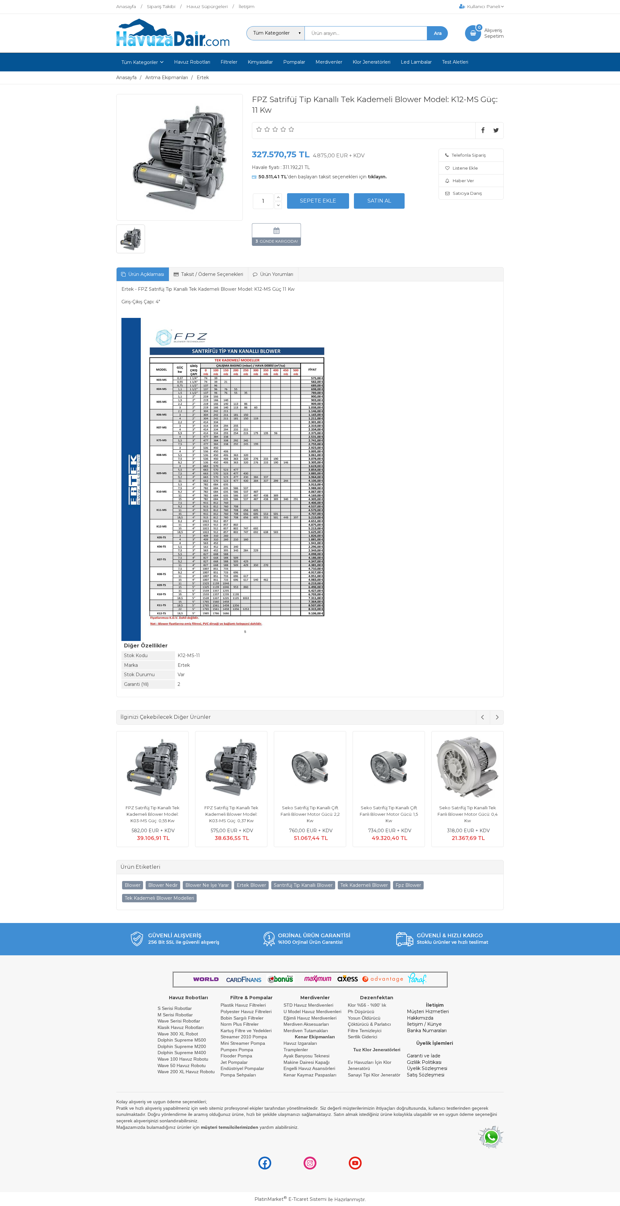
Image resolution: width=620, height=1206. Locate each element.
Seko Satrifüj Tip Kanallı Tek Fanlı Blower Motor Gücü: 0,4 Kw (468, 814)
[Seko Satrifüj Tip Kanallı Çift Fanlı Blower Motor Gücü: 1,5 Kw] (389, 768)
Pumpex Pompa (237, 1049)
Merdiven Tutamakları (306, 1030)
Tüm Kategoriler (139, 62)
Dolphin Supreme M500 (182, 1040)
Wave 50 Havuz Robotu (182, 1065)
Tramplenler (296, 1049)
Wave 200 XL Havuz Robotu (187, 1071)
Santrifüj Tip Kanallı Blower (303, 885)
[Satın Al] (379, 201)
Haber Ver (463, 180)
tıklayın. (377, 177)
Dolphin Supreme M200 (182, 1046)
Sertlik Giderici (362, 1036)
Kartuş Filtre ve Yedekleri (246, 1030)
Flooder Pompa (236, 1055)
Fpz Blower (408, 885)
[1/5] (259, 129)
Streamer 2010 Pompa (244, 1036)
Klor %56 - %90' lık (367, 1005)
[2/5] (263, 129)
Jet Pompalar (234, 1062)
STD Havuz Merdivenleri (308, 1005)
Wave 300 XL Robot (178, 1033)
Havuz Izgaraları (300, 1043)
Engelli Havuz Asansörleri (309, 1068)
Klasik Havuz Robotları (181, 1027)
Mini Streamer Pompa (243, 1043)
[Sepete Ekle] (318, 201)
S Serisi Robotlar (175, 1008)
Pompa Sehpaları (238, 1074)
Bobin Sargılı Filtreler (242, 1018)
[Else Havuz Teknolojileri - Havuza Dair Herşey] (172, 46)
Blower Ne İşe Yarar (207, 885)
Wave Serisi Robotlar (179, 1020)
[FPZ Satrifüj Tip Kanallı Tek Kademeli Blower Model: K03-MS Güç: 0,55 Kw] (152, 768)
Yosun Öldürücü (364, 1018)
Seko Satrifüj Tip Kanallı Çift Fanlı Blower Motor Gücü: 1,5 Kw (389, 814)
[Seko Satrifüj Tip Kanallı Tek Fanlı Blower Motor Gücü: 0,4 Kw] (468, 768)
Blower (132, 885)
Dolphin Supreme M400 (182, 1052)
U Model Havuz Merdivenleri (312, 1011)
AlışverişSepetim (494, 33)
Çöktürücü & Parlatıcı (369, 1024)
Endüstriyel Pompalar (242, 1068)
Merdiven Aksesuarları (306, 1024)
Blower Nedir (163, 885)
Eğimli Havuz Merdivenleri (310, 1018)
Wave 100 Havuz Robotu (184, 1059)
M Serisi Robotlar (175, 1014)
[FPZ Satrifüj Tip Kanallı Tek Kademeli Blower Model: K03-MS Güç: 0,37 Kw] (231, 768)
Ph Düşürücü (361, 1011)
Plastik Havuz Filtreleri (243, 1005)
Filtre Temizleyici (364, 1030)
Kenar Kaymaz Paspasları (310, 1074)
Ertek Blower (251, 885)
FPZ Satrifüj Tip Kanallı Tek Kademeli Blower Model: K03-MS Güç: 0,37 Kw (231, 814)
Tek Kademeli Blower (364, 885)
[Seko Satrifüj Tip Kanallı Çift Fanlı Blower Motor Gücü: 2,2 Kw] (310, 768)
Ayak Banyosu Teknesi (306, 1055)
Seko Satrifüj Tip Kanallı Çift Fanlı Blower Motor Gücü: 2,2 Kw (310, 814)
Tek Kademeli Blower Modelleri (159, 898)
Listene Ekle (465, 168)
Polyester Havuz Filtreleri (246, 1011)
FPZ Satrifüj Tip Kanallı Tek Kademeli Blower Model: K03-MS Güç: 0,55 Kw (153, 814)
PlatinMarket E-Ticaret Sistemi (290, 1199)
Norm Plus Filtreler (240, 1024)
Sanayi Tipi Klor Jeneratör (374, 1074)
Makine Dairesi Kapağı (307, 1062)
